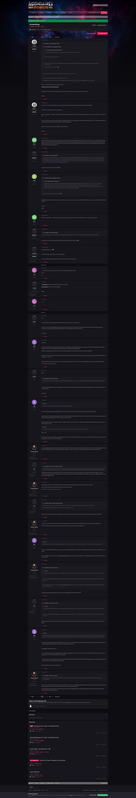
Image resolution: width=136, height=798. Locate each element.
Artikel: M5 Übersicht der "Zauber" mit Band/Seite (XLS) (44, 737)
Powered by (103, 790)
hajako (31, 773)
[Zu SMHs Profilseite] (34, 342)
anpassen (71, 795)
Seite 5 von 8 (57, 37)
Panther (33, 765)
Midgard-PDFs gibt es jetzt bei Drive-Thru (37, 20)
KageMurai (34, 157)
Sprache (30, 790)
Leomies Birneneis (34, 772)
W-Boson (31, 750)
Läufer (31, 761)
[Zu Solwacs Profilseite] (34, 284)
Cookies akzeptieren (103, 795)
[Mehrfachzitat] (42, 99)
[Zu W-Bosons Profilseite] (30, 753)
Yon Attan (33, 776)
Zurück (32, 37)
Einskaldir (34, 253)
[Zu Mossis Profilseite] (34, 140)
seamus (31, 727)
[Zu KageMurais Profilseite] (34, 153)
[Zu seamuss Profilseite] (30, 731)
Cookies (47, 790)
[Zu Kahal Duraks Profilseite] (30, 29)
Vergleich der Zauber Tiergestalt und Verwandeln (52, 760)
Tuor (34, 468)
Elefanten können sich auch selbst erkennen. (50, 86)
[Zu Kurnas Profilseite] (34, 176)
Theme (84, 790)
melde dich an (68, 702)
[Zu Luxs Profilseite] (34, 270)
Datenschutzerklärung (36, 790)
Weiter (50, 37)
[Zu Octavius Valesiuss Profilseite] (34, 447)
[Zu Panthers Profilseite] (30, 765)
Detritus (34, 46)
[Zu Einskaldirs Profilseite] (34, 249)
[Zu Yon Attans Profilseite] (30, 776)
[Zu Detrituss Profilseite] (34, 42)
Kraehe (34, 321)
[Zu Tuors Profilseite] (34, 464)
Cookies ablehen (93, 795)
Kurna (34, 180)
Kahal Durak (33, 29)
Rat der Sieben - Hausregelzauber (38, 749)
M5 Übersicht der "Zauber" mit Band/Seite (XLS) (46, 726)
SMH (34, 346)
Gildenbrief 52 (45, 284)
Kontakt (43, 790)
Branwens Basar (45, 286)
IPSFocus (87, 790)
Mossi (34, 144)
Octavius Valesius (34, 451)
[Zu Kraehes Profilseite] (34, 317)
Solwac (34, 288)
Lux (34, 274)
